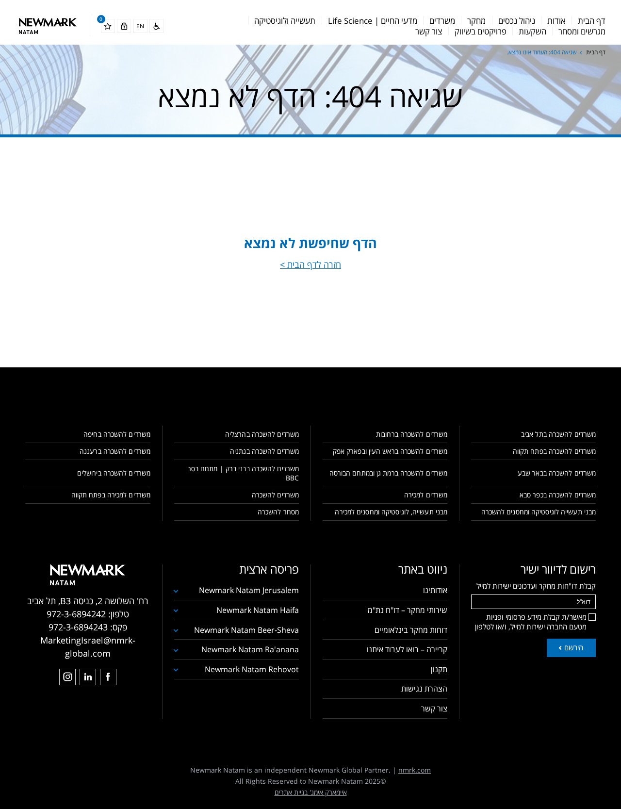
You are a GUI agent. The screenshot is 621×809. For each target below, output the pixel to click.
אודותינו (435, 590)
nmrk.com (414, 770)
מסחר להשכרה (278, 511)
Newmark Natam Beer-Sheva (246, 630)
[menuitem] (592, 21)
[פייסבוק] (108, 677)
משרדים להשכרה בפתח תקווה (554, 451)
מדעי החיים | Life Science (372, 20)
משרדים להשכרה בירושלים (113, 473)
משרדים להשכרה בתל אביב (558, 434)
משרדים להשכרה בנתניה (264, 451)
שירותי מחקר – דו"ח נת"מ (407, 610)
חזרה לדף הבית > (310, 264)
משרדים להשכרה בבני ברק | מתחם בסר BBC (243, 473)
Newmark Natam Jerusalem (249, 590)
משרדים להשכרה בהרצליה (262, 434)
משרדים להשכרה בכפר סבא (558, 494)
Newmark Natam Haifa (257, 610)
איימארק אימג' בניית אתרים (311, 792)
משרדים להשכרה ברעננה (115, 451)
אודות (556, 20)
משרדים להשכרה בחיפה (116, 434)
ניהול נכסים (516, 20)
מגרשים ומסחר (581, 31)
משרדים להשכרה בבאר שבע (557, 473)
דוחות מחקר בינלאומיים (411, 630)
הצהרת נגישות (424, 688)
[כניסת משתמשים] (124, 26)
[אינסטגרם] (67, 677)
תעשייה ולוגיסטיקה (284, 20)
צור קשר (428, 31)
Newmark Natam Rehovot (252, 669)
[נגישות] (156, 26)
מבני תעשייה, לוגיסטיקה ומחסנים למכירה (391, 511)
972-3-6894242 (76, 614)
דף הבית (591, 20)
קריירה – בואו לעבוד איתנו (407, 649)
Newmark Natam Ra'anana (250, 649)
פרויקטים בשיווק (481, 31)
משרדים (442, 20)
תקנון (439, 669)
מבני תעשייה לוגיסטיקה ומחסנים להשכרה (538, 511)
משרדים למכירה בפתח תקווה (110, 494)
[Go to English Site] (140, 26)
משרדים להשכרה (275, 494)
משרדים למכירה (425, 494)
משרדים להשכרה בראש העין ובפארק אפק (390, 451)
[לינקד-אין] (88, 677)
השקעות (532, 31)
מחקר (476, 20)
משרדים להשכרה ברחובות (411, 434)
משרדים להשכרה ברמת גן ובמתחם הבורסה (388, 473)
